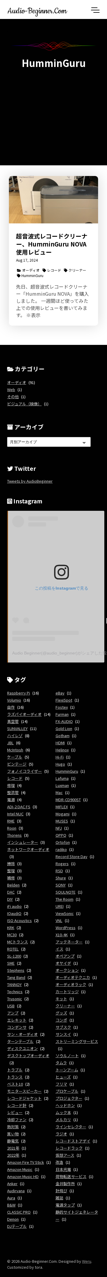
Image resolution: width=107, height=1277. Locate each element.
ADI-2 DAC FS (18, 806)
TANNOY (14, 984)
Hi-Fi (60, 757)
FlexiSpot (64, 700)
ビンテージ (16, 764)
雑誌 (59, 1198)
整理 (11, 870)
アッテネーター (69, 942)
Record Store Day (71, 856)
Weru (86, 1261)
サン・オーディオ (22, 1034)
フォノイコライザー (24, 771)
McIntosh (15, 750)
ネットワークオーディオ (28, 849)
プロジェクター (69, 1098)
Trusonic (14, 998)
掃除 (11, 863)
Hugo (60, 764)
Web (11, 389)
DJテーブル (17, 1226)
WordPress (65, 927)
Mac (59, 792)
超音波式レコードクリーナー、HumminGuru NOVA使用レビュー (51, 244)
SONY (61, 885)
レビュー (15, 1112)
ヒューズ (63, 1077)
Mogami (63, 814)
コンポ (61, 1020)
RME (11, 821)
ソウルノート (67, 1055)
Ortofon (63, 842)
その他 (13, 396)
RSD (59, 870)
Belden (13, 885)
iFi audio (14, 906)
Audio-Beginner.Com (37, 10)
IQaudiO (14, 913)
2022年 (13, 1155)
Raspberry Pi (18, 693)
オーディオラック (71, 984)
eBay (60, 693)
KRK (10, 927)
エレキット (16, 1020)
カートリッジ (67, 991)
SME (11, 963)
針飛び (61, 1190)
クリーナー (76, 270)
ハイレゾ (15, 735)
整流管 (13, 792)
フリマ (61, 1084)
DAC (11, 892)
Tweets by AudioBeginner (30, 481)
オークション (67, 970)
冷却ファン (16, 1119)
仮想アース (65, 1155)
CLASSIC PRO (19, 1212)
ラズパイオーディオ (24, 714)
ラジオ (61, 1134)
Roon (11, 828)
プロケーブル (67, 1091)
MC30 (12, 934)
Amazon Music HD (23, 1176)
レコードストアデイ (73, 1141)
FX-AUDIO (64, 721)
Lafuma (62, 778)
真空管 (13, 721)
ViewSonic (65, 913)
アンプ (12, 1013)
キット (61, 998)
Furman (62, 714)
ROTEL (13, 949)
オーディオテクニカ (73, 977)
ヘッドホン (65, 1105)
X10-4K (62, 934)
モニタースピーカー (24, 1091)
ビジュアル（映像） (24, 404)
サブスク (63, 1027)
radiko (61, 849)
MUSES (62, 821)
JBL (10, 742)
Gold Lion (64, 728)
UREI (60, 906)
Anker (12, 1183)
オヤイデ (63, 963)
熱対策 (13, 1126)
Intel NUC (15, 814)
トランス (15, 1077)
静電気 (13, 1141)
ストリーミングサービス (77, 1041)
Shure (61, 878)
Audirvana (16, 1190)
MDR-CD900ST (68, 799)
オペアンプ (65, 956)
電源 (11, 799)
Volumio (14, 700)
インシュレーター (22, 842)
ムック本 (63, 1112)
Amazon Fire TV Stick (25, 1162)
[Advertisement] (53, 117)
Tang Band (16, 977)
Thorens (14, 835)
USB (11, 1006)
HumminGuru (32, 275)
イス (59, 949)
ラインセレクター (71, 1126)
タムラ (61, 1062)
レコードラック (69, 1148)
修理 (11, 785)
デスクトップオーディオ (28, 1055)
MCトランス (17, 942)
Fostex (62, 707)
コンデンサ (16, 1027)
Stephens (15, 970)
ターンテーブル (20, 1041)
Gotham (63, 735)
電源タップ (65, 1205)
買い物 (13, 1134)
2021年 (13, 1148)
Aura (11, 1198)
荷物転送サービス (71, 1176)
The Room (64, 899)
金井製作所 (65, 1183)
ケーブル (14, 757)
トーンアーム (67, 1070)
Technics (15, 991)
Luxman (62, 785)
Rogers (62, 863)
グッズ (61, 1013)
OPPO (61, 835)
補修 (11, 878)
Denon (13, 1219)
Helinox (62, 750)
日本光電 (63, 1169)
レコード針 (16, 1105)
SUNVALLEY (17, 728)
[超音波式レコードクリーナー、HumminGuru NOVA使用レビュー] (53, 199)
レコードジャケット (24, 1098)
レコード (53, 270)
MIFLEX (62, 806)
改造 (59, 1162)
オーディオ (30, 270)
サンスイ (63, 1034)
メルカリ (63, 1119)
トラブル (15, 1070)
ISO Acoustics (19, 920)
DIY (10, 899)
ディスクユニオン (22, 1048)
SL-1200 (14, 956)
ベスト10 (15, 1084)
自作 (11, 707)
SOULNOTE (65, 892)
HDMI (60, 742)
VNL (59, 920)
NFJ (59, 828)
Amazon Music (19, 1169)
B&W (11, 1205)
